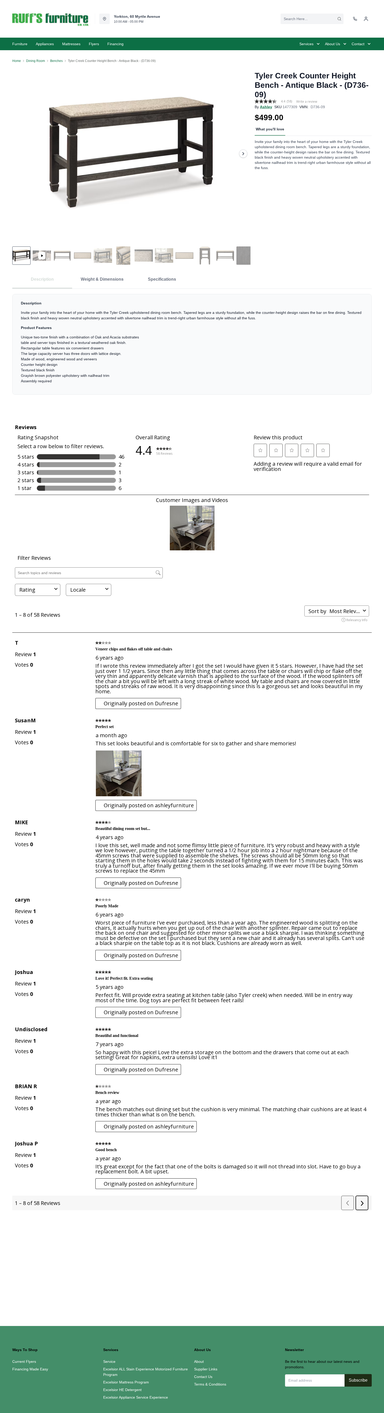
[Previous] (19, 153)
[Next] (243, 153)
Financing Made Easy (30, 1369)
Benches (56, 61)
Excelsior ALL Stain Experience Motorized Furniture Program (145, 1372)
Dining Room (35, 61)
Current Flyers (24, 1361)
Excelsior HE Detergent (122, 1390)
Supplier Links (205, 1369)
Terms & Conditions (210, 1384)
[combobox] (312, 19)
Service (109, 1361)
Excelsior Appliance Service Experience (135, 1397)
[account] (366, 18)
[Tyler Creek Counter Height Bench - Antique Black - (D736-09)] (131, 153)
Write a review (306, 101)
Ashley (266, 107)
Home (16, 61)
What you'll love (270, 129)
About (199, 1361)
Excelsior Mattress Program (126, 1382)
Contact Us (203, 1377)
